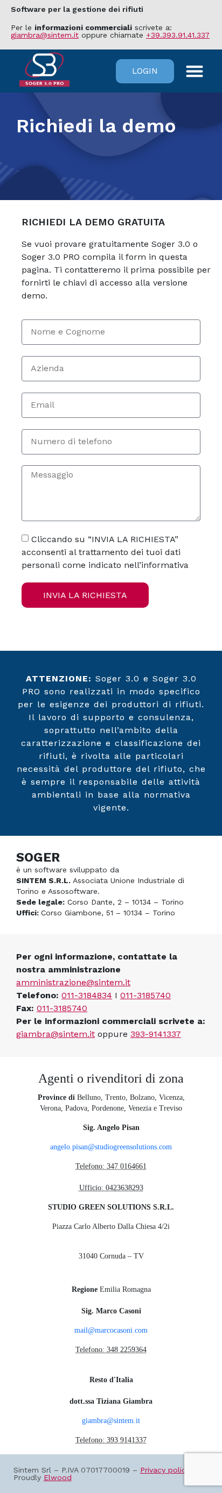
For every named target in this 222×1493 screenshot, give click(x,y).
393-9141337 (155, 1034)
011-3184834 (86, 995)
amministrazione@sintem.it (73, 982)
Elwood (58, 1477)
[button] (195, 71)
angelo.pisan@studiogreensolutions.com (111, 1147)
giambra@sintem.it (45, 35)
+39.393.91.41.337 (178, 35)
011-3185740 (145, 995)
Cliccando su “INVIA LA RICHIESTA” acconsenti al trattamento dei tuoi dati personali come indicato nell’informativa (105, 552)
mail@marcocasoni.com (111, 1330)
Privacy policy (165, 1470)
